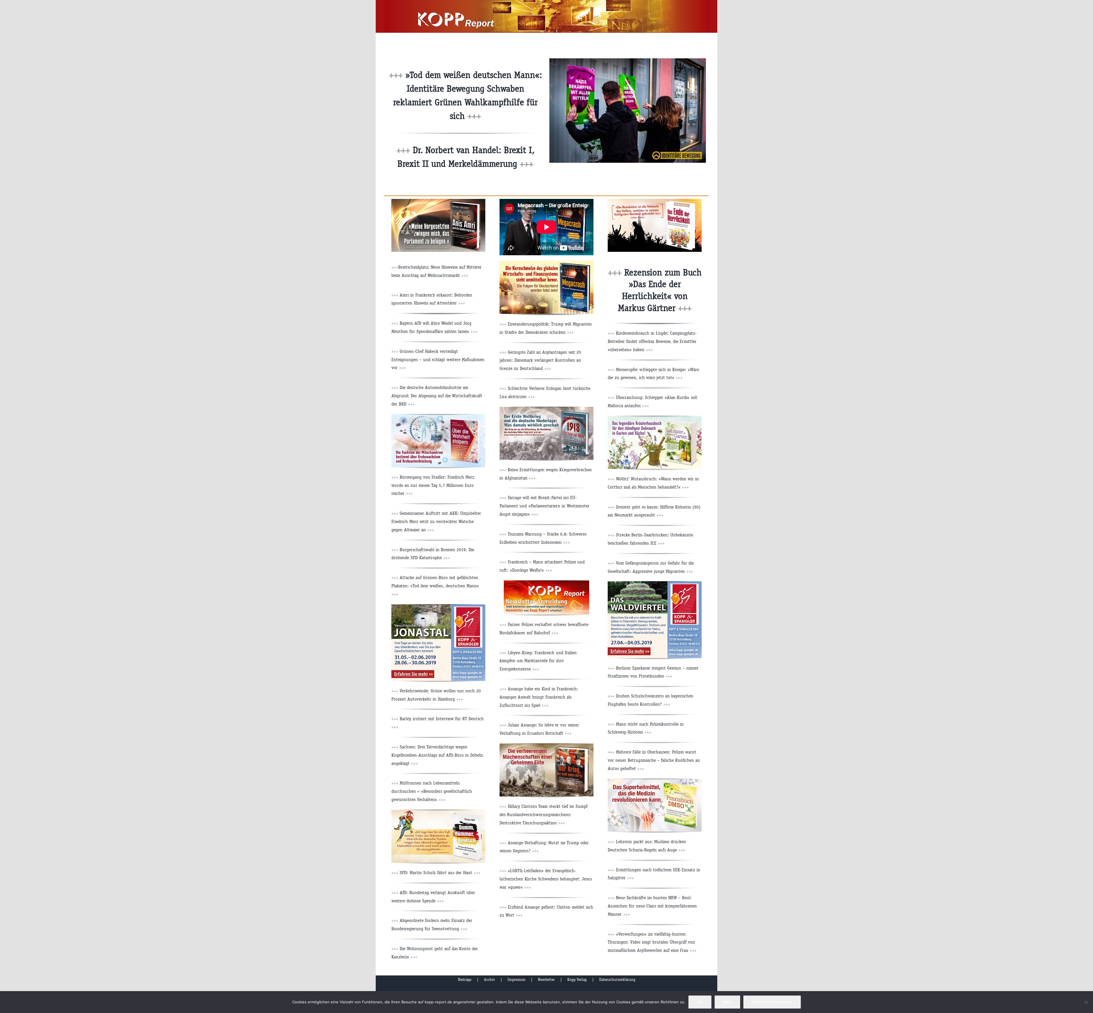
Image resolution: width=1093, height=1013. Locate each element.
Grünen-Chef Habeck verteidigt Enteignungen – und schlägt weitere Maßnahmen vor (437, 359)
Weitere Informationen (772, 1002)
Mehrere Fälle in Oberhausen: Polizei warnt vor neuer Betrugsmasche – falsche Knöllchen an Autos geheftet (654, 760)
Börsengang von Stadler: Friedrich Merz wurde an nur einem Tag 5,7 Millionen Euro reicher (432, 485)
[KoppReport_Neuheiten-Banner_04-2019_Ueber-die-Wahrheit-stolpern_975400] (438, 416)
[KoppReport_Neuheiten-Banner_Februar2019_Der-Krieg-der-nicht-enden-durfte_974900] (546, 745)
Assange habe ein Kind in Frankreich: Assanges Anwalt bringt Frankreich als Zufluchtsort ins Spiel (539, 697)
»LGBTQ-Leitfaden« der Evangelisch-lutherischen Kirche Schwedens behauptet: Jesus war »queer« (546, 879)
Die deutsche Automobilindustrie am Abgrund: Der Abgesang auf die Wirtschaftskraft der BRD (436, 396)
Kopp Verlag (577, 979)
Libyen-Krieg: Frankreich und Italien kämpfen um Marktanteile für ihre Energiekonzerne (538, 661)
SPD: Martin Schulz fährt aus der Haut (439, 872)
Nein (727, 1002)
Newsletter (546, 979)
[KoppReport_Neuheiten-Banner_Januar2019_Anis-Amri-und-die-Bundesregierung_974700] (438, 201)
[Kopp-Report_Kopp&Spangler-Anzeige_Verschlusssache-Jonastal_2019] (438, 606)
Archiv (489, 979)
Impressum (516, 979)
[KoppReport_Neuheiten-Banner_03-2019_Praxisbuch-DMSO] (655, 781)
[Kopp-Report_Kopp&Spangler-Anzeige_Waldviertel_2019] (655, 583)
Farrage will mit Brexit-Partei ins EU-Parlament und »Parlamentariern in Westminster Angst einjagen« (544, 506)
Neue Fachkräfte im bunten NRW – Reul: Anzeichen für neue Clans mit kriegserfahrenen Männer (652, 906)
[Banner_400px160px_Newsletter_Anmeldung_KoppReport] (546, 582)
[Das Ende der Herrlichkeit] (655, 201)
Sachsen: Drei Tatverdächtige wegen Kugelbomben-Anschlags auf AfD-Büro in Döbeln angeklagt (437, 755)
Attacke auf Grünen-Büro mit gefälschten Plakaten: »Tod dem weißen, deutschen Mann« (435, 586)
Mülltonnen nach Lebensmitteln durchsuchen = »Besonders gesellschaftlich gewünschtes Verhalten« (431, 791)
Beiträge (464, 979)
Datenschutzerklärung (617, 979)
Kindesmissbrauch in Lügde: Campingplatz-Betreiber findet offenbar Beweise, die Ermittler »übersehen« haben (652, 341)
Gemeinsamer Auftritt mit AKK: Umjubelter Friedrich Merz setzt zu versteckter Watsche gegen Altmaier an (436, 521)
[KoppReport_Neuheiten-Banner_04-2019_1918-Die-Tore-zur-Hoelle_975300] (546, 409)
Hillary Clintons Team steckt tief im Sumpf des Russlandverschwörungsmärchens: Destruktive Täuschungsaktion (543, 814)
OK (700, 1002)
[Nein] (1086, 1002)
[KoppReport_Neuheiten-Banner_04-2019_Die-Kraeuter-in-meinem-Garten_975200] (655, 418)
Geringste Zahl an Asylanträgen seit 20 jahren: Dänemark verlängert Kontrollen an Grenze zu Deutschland (540, 360)
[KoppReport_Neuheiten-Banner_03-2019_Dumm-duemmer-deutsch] (438, 812)
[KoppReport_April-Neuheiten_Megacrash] (546, 263)
